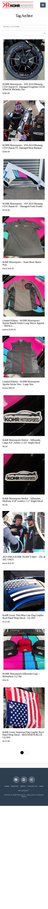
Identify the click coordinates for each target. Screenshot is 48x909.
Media (23, 786)
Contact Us (32, 786)
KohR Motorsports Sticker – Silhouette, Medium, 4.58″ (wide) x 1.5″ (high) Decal (22, 499)
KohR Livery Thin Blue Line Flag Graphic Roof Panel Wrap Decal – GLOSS (23, 616)
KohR (7, 786)
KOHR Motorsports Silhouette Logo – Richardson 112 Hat (21, 675)
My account (23, 790)
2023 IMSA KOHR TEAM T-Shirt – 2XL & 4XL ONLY (24, 558)
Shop (41, 786)
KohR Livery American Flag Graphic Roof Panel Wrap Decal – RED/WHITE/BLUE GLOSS (23, 735)
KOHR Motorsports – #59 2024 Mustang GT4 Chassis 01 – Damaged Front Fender (22, 205)
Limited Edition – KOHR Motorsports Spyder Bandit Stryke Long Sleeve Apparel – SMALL (23, 323)
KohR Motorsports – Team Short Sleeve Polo (21, 263)
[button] (43, 4)
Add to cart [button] (25, 77)
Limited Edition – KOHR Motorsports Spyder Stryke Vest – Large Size (21, 383)
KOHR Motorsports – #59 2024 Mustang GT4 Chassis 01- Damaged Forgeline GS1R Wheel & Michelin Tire (23, 87)
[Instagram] (31, 779)
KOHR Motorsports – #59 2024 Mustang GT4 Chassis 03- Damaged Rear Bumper (22, 146)
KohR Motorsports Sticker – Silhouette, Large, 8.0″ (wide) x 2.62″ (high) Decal (21, 441)
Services (14, 786)
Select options (25, 255)
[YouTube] (24, 779)
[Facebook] (16, 779)
